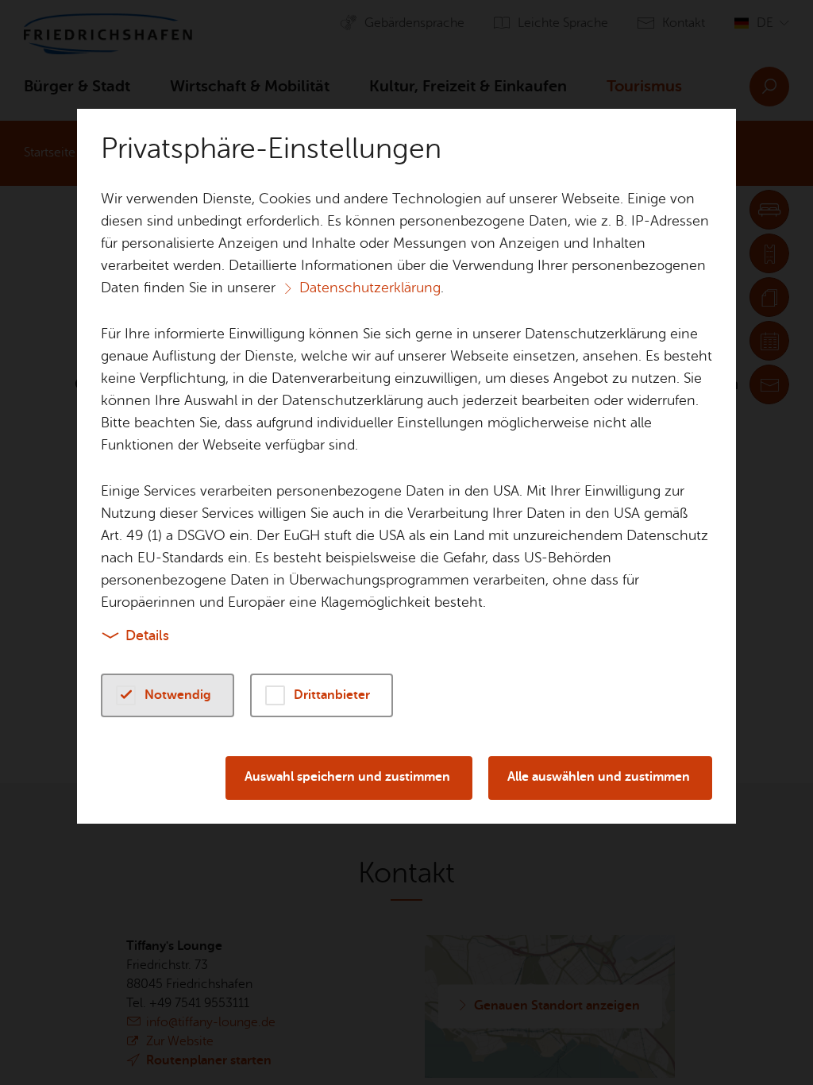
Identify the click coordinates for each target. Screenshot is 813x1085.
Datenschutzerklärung (370, 287)
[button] (167, 695)
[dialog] (406, 542)
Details (147, 635)
